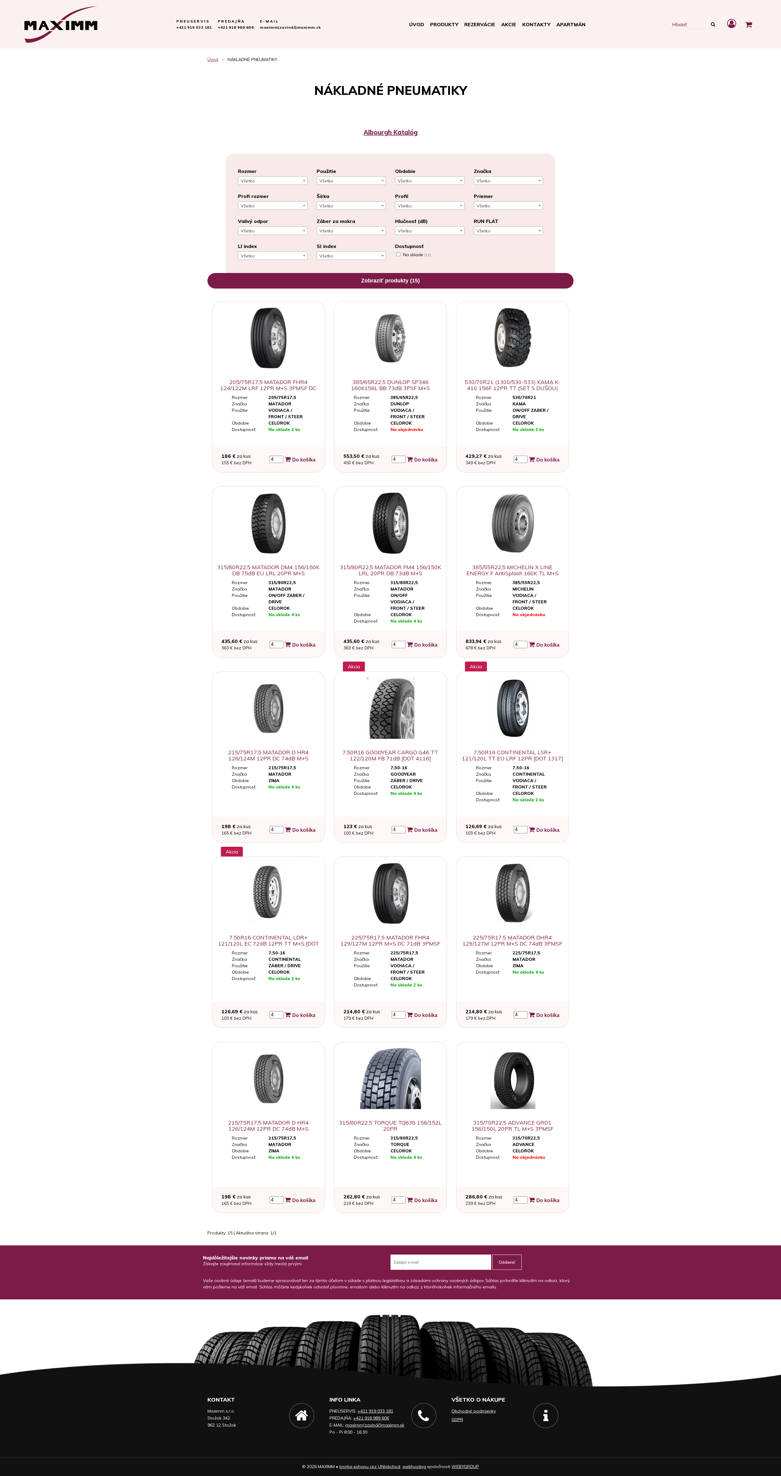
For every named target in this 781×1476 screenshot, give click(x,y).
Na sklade (417, 254)
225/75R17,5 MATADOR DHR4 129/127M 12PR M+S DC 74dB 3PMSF (512, 940)
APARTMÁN (570, 24)
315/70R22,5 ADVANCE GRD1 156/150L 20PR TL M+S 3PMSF (512, 1125)
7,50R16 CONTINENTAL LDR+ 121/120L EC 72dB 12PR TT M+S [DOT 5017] (268, 943)
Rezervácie (479, 24)
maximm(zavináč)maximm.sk (290, 27)
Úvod (416, 24)
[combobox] (273, 180)
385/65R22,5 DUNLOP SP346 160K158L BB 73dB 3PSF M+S (390, 385)
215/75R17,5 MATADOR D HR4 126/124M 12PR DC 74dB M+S (268, 755)
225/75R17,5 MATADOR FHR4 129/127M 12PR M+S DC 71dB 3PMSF (390, 940)
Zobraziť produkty (390, 281)
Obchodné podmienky (474, 1411)
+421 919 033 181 (194, 27)
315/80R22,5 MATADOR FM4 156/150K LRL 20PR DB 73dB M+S (390, 570)
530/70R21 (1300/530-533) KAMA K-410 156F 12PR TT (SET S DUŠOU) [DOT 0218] (512, 388)
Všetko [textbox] (248, 181)
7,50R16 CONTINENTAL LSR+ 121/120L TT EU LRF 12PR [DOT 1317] (512, 755)
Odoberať (507, 1262)
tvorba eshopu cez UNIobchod (369, 1466)
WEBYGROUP (465, 1466)
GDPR (457, 1419)
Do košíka (303, 459)
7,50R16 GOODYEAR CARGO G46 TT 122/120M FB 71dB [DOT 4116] (390, 755)
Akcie (508, 24)
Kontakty (536, 24)
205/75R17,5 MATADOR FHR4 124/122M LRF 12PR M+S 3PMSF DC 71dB (268, 388)
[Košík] (748, 24)
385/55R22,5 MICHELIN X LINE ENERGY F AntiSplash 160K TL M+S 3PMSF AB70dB (512, 573)
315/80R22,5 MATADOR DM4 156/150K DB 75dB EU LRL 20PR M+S (268, 570)
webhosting (414, 1466)
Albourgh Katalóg (391, 132)
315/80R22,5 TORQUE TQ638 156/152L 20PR (390, 1125)
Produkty (444, 24)
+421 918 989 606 (236, 27)
